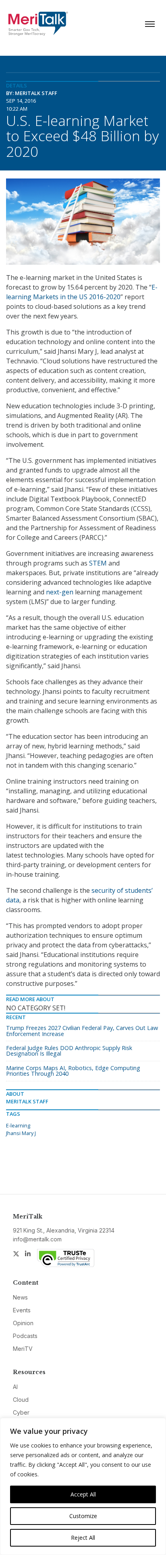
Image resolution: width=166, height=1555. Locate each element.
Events (22, 1310)
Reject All (83, 1537)
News (20, 1297)
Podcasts (25, 1335)
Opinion (23, 1323)
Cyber (21, 1412)
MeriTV (23, 1348)
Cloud (21, 1399)
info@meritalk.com (37, 1239)
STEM (98, 563)
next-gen (59, 592)
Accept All (83, 1494)
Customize (83, 1516)
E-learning (18, 1125)
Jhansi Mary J (21, 1133)
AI (15, 1386)
